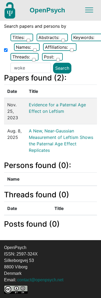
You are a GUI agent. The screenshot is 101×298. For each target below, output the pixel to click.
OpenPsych (47, 10)
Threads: (21, 56)
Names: (23, 47)
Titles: (18, 37)
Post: (49, 56)
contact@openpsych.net (40, 280)
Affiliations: (56, 47)
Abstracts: (49, 37)
